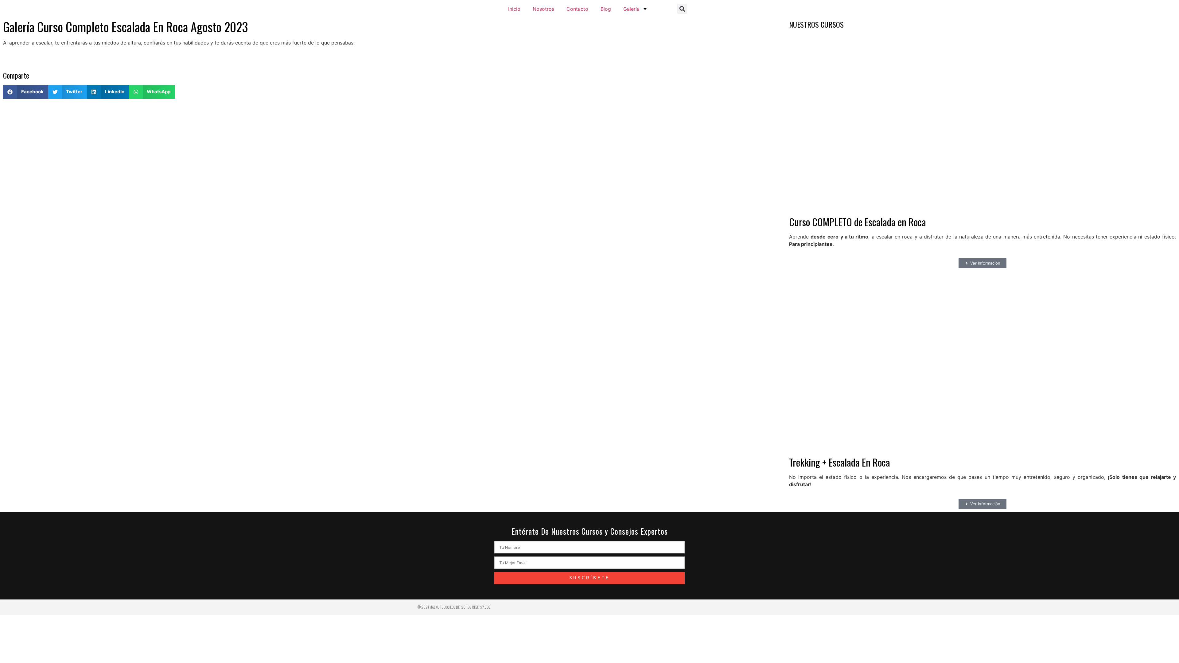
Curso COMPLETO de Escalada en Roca (857, 222)
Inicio (514, 9)
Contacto (577, 9)
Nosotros (543, 9)
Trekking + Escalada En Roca (839, 462)
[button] (682, 9)
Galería (631, 9)
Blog (606, 9)
